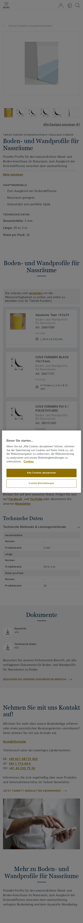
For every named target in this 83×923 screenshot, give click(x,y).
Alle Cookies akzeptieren (41, 472)
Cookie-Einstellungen (41, 483)
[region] (41, 461)
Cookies (29, 461)
